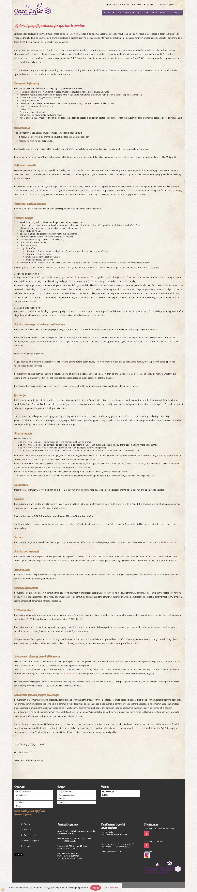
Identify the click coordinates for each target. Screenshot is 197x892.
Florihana (62, 802)
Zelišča (105, 795)
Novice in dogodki (160, 12)
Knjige (18, 798)
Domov (27, 824)
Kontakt (177, 12)
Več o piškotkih (111, 887)
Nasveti (141, 12)
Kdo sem (107, 12)
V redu (95, 887)
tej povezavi (69, 673)
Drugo (18, 806)
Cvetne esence (124, 12)
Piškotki (62, 798)
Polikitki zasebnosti (167, 542)
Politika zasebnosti (66, 795)
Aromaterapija (22, 795)
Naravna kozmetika (23, 791)
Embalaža (20, 802)
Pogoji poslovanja (66, 791)
